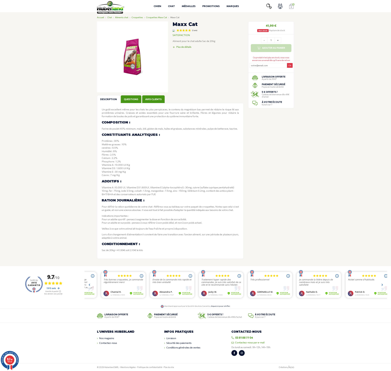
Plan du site (169, 367)
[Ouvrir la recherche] (269, 6)
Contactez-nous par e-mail (250, 342)
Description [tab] (108, 99)
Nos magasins (106, 338)
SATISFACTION (181, 35)
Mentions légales (128, 367)
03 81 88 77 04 (244, 337)
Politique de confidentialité (149, 367)
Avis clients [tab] (153, 99)
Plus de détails (183, 46)
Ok (289, 65)
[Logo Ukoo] (290, 367)
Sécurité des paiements (179, 342)
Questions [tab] (131, 99)
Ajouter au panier (273, 47)
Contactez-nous (108, 342)
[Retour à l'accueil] (111, 6)
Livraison (171, 338)
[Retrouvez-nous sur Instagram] (242, 353)
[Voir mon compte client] (280, 6)
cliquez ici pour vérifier (220, 306)
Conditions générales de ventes (183, 347)
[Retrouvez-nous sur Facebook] (234, 353)
